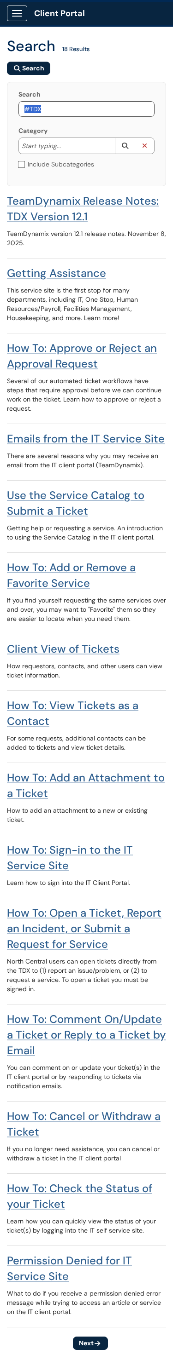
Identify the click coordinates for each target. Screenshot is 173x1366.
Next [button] (86, 1343)
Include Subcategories (61, 164)
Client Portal (59, 13)
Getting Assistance (56, 273)
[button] (125, 146)
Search (29, 94)
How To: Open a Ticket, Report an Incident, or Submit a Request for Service (84, 928)
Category (33, 130)
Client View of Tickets (63, 649)
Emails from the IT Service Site (86, 438)
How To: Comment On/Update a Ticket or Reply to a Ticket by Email (86, 1034)
